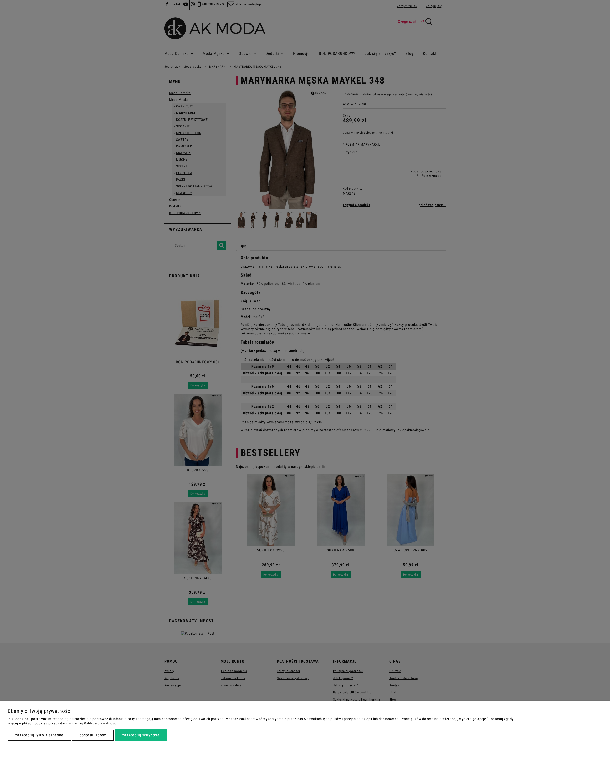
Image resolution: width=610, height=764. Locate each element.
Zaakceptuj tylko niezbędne (39, 735)
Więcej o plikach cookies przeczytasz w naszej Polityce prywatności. (63, 723)
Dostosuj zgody (93, 735)
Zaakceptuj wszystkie (140, 735)
